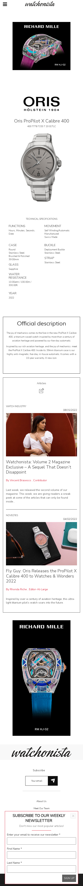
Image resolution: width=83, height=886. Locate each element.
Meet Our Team (42, 808)
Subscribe (39, 770)
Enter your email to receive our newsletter (33, 835)
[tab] (41, 388)
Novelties (12, 515)
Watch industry (16, 406)
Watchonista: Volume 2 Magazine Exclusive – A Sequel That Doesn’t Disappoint (38, 467)
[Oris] (41, 103)
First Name (14, 849)
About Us (41, 801)
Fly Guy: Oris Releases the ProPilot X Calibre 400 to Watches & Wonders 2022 (41, 576)
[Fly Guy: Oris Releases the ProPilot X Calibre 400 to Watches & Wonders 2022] (41, 543)
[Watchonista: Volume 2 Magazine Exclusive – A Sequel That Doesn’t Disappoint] (41, 434)
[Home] (41, 3)
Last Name (14, 863)
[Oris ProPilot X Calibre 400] (41, 167)
